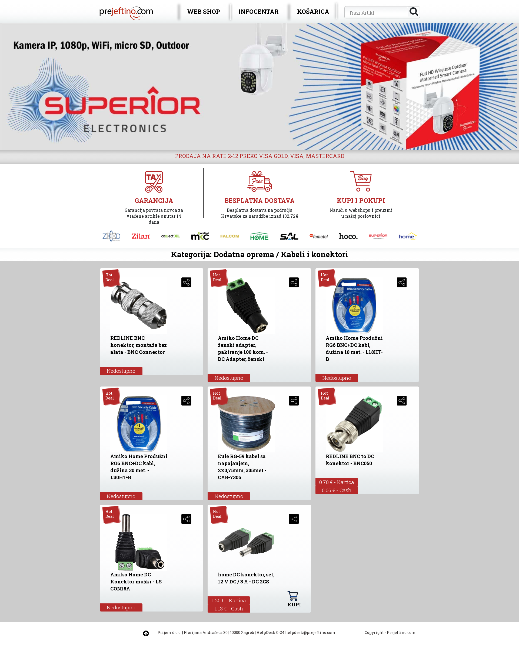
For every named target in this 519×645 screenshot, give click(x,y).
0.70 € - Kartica (336, 482)
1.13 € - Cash (229, 608)
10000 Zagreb (242, 632)
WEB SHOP (203, 11)
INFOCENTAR (258, 11)
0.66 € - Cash (336, 490)
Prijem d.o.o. (169, 632)
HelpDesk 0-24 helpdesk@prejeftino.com (296, 632)
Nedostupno (121, 370)
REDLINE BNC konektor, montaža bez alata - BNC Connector (138, 345)
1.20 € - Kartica (229, 600)
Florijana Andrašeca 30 (206, 632)
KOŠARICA (313, 11)
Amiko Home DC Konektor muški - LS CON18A (136, 581)
